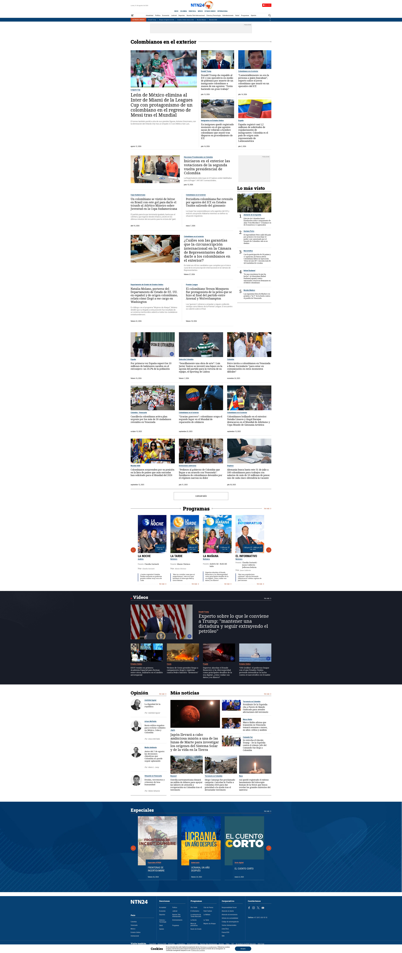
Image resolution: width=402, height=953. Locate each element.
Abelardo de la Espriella (252, 215)
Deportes (181, 15)
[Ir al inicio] (142, 905)
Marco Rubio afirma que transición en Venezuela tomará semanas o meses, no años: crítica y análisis (255, 726)
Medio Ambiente (151, 747)
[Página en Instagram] (253, 908)
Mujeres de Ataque (210, 924)
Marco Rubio (247, 719)
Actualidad (149, 15)
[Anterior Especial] (133, 848)
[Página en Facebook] (249, 908)
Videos (140, 597)
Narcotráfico (248, 251)
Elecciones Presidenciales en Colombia (198, 157)
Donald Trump (152, 20)
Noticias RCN (162, 944)
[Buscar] (269, 15)
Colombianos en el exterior (248, 71)
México (133, 929)
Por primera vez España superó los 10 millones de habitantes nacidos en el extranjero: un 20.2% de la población (151, 366)
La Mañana (210, 556)
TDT (232, 944)
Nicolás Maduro (201, 20)
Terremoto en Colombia (251, 701)
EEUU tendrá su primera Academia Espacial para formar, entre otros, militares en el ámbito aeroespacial (147, 671)
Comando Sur (248, 737)
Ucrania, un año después (200, 869)
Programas (245, 15)
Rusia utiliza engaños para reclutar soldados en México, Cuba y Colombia (155, 729)
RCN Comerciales (192, 944)
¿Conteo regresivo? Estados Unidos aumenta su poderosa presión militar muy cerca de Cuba (151, 577)
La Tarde (176, 556)
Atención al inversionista (229, 915)
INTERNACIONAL (222, 11)
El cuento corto (244, 868)
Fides (227, 944)
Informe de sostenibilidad (230, 918)
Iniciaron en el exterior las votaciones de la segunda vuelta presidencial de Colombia (207, 167)
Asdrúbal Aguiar (150, 700)
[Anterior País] (270, 19)
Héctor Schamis (154, 791)
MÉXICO (200, 11)
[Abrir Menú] (132, 15)
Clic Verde (194, 907)
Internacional (135, 936)
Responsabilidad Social (229, 907)
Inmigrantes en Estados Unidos (212, 120)
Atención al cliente (228, 911)
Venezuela (134, 925)
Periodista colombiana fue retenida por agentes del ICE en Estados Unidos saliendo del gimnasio (209, 202)
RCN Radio (171, 944)
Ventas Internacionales (229, 925)
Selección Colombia (186, 359)
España (241, 120)
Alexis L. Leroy (153, 767)
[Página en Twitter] (258, 908)
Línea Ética (225, 929)
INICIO (176, 11)
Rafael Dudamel (249, 270)
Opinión (253, 15)
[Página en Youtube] (263, 908)
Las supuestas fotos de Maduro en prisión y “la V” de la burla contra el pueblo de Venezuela (257, 296)
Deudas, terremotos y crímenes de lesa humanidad (155, 782)
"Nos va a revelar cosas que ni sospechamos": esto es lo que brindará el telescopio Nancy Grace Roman (184, 577)
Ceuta (169, 664)
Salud (237, 15)
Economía (165, 15)
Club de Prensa (208, 907)
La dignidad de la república (152, 705)
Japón (172, 730)
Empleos (230, 466)
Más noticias (184, 693)
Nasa (241, 776)
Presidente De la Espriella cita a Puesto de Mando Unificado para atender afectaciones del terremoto (255, 708)
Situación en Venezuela (153, 776)
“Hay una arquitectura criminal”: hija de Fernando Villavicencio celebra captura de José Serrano (250, 577)
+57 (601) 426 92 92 (260, 917)
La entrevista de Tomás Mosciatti (196, 915)
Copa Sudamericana (138, 195)
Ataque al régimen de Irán (166, 20)
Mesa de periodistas (194, 924)
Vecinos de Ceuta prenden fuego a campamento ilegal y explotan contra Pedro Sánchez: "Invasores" (182, 670)
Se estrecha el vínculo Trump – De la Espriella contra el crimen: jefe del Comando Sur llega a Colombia (254, 745)
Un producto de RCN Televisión (246, 944)
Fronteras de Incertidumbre (156, 869)
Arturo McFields (150, 721)
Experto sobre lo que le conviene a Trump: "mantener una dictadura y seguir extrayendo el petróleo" (234, 624)
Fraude (205, 664)
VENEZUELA (192, 11)
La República (181, 944)
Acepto (243, 949)
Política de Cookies (198, 950)
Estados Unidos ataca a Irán (185, 20)
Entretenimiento (228, 15)
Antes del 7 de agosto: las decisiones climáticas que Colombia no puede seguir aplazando (155, 756)
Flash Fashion (208, 911)
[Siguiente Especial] (268, 848)
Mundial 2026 (213, 20)
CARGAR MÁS (201, 496)
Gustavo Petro (249, 231)
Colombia (230, 359)
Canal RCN (152, 944)
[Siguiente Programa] (268, 550)
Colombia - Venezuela (139, 413)
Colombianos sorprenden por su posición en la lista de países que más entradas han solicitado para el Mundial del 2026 (152, 472)
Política (157, 15)
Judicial (174, 15)
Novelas (221, 944)
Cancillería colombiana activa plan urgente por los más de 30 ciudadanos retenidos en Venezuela (151, 419)
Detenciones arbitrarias (187, 466)
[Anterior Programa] (133, 550)
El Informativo (246, 556)
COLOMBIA (183, 11)
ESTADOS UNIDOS (210, 11)
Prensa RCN (225, 932)
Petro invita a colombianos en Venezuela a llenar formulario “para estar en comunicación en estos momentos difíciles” (248, 367)
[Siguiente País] (270, 20)
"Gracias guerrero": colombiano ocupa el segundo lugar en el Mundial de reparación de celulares (200, 419)
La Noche (144, 556)
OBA (223, 936)
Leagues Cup (135, 90)
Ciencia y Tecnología (213, 15)
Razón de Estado (196, 929)
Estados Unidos (136, 664)
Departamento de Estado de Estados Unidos (147, 285)
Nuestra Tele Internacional (196, 15)
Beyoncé (173, 776)
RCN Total (261, 944)
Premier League (192, 285)
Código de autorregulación (230, 922)
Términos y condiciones (208, 947)
